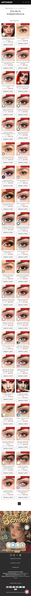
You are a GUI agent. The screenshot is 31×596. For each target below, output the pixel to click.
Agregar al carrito (8, 44)
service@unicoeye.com (23, 573)
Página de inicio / (10, 8)
